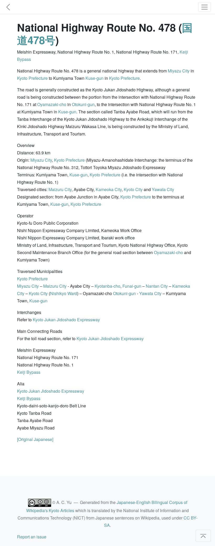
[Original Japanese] (35, 439)
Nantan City (157, 286)
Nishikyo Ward (63, 293)
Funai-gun (131, 286)
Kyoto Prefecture (32, 78)
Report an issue (31, 537)
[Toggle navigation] (204, 7)
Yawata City (163, 189)
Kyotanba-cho (107, 286)
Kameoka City (109, 189)
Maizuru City (60, 189)
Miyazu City (179, 71)
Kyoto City (133, 189)
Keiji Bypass (28, 372)
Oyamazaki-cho (51, 104)
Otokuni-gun (83, 104)
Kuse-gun (94, 78)
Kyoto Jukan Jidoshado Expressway (66, 320)
